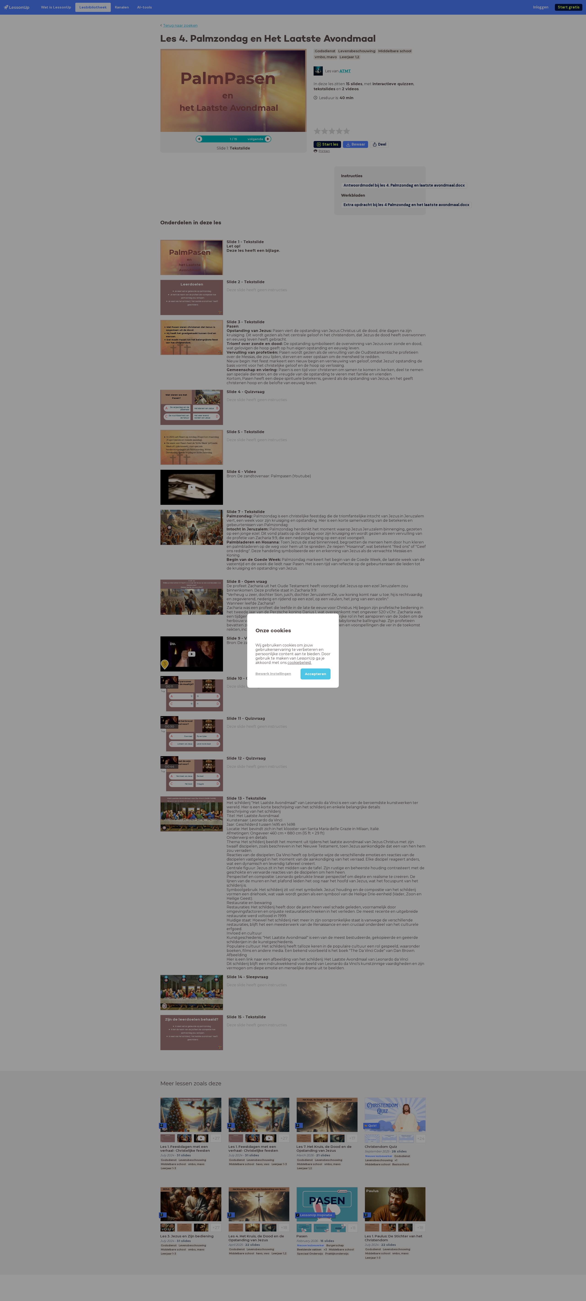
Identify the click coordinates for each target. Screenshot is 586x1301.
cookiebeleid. (300, 662)
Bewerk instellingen (273, 674)
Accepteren (315, 674)
